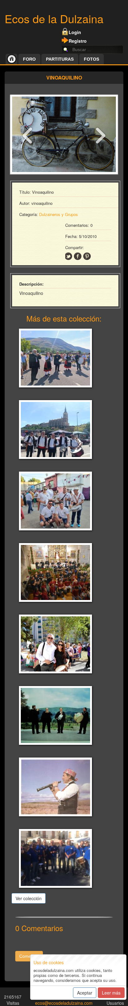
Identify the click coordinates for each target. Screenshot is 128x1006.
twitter (68, 256)
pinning (87, 256)
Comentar (29, 956)
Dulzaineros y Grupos (58, 214)
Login (75, 32)
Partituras (60, 59)
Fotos (91, 59)
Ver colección (29, 898)
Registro (78, 41)
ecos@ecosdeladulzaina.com (64, 1003)
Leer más (111, 993)
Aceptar (84, 993)
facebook (77, 256)
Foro (29, 59)
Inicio (11, 59)
